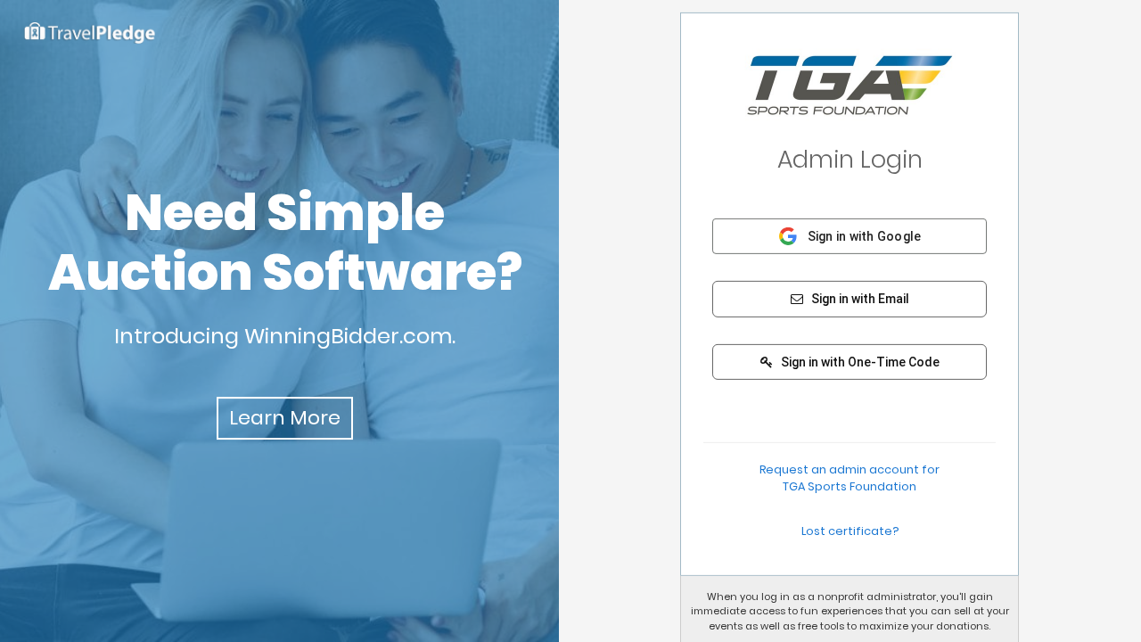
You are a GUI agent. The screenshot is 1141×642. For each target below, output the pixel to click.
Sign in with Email (859, 299)
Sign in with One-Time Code (859, 362)
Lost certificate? (850, 530)
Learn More (285, 418)
